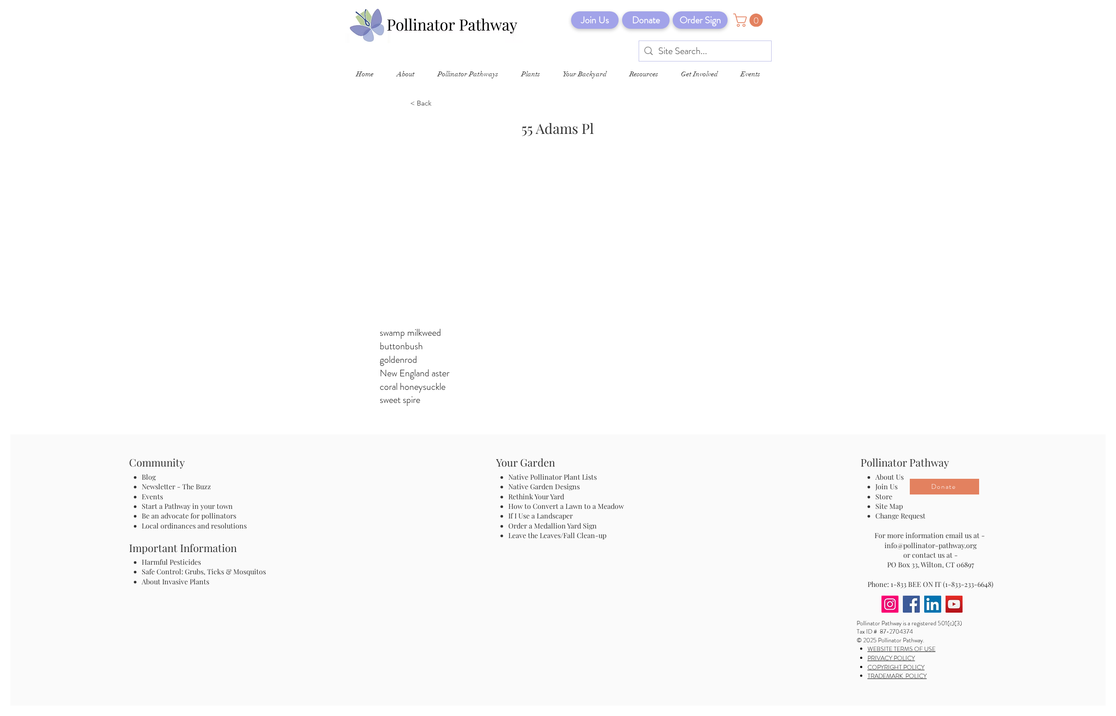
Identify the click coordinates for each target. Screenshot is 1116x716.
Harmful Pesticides (171, 561)
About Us (889, 476)
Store (883, 496)
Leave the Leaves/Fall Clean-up (557, 535)
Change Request (900, 515)
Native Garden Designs (544, 486)
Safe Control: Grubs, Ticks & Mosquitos (204, 571)
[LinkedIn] (932, 604)
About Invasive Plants (175, 581)
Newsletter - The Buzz (176, 486)
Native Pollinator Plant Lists (552, 476)
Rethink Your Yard (536, 496)
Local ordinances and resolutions (194, 525)
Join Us (886, 486)
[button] (749, 20)
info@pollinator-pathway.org (930, 545)
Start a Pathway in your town (187, 506)
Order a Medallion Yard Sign (552, 525)
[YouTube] (954, 604)
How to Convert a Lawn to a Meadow (566, 506)
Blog (150, 476)
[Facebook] (911, 604)
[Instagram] (889, 604)
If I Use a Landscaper (540, 515)
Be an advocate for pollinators (189, 515)
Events (152, 496)
